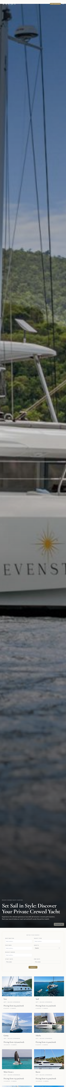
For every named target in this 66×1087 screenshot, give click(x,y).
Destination (9, 938)
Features (8, 945)
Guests (36, 945)
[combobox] (19, 941)
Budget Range (10, 952)
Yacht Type (38, 938)
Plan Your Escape (55, 3)
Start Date (9, 959)
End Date (37, 959)
